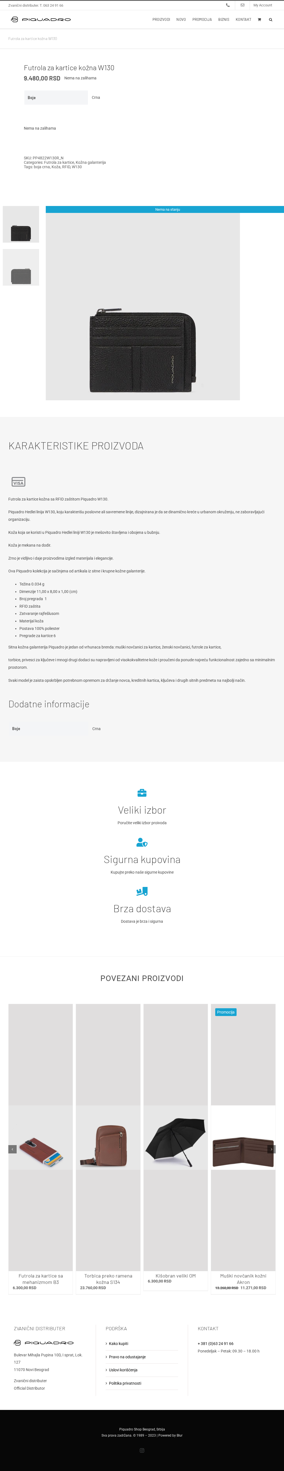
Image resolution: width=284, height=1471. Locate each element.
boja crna (42, 167)
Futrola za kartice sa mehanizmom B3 (41, 1279)
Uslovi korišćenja (123, 1370)
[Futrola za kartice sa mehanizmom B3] (41, 1137)
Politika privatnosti (125, 1383)
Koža (56, 167)
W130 (77, 167)
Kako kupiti (118, 1343)
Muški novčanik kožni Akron (243, 1279)
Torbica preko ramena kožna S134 (108, 1279)
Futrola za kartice (59, 162)
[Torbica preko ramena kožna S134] (108, 1137)
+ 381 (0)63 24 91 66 (216, 1343)
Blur (179, 1435)
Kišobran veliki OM (176, 1276)
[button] (271, 19)
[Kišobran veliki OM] (176, 1137)
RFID (66, 167)
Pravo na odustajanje (127, 1357)
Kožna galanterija (91, 162)
